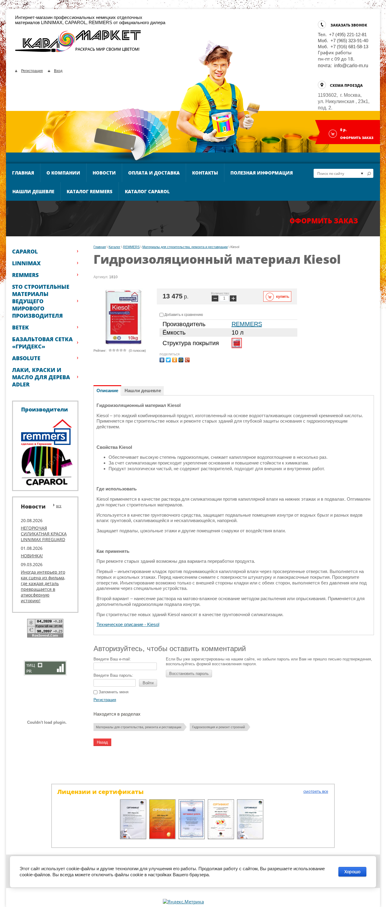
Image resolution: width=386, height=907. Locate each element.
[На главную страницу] (78, 44)
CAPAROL (25, 251)
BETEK (20, 327)
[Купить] (277, 296)
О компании (63, 173)
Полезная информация (261, 173)
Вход (58, 71)
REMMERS (25, 275)
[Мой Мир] (182, 359)
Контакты (205, 173)
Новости (104, 173)
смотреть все (315, 791)
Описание (107, 390)
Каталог (114, 247)
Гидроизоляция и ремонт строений (218, 727)
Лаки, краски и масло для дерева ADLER (41, 377)
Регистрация (32, 71)
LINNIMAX (26, 263)
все (59, 506)
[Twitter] (169, 359)
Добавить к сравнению (183, 315)
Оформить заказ (356, 137)
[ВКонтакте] (163, 359)
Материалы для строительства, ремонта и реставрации (185, 247)
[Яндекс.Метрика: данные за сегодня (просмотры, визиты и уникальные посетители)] (183, 902)
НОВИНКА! (32, 556)
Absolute (26, 358)
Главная (23, 173)
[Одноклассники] (175, 359)
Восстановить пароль (189, 673)
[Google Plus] (188, 359)
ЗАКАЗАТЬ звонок (349, 25)
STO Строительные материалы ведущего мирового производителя (40, 301)
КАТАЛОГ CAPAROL (147, 191)
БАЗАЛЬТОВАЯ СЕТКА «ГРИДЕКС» (42, 342)
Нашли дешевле (33, 191)
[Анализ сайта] (45, 667)
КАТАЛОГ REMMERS (89, 191)
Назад (102, 742)
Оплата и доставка (154, 173)
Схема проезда (346, 85)
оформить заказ (324, 220)
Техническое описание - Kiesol (127, 624)
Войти (148, 683)
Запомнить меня (112, 692)
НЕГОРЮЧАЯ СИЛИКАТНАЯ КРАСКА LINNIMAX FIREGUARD (44, 533)
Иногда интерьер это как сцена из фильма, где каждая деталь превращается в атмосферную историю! (43, 586)
